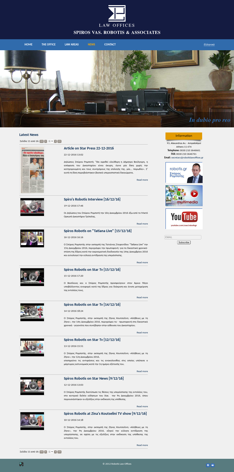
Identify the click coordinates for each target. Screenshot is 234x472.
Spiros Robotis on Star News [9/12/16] (94, 379)
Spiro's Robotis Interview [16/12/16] (92, 200)
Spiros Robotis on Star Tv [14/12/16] (92, 305)
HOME (28, 44)
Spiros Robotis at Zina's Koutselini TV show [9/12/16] (105, 414)
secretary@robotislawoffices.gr (187, 157)
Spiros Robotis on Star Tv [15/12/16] (92, 270)
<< (41, 141)
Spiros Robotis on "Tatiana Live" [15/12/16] (98, 231)
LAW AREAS (72, 44)
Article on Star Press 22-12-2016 (89, 148)
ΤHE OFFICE (49, 44)
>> (59, 141)
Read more (142, 180)
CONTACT (110, 44)
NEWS (91, 44)
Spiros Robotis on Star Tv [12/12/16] (92, 340)
